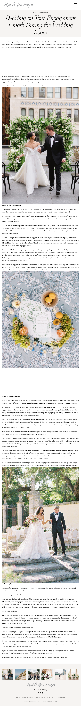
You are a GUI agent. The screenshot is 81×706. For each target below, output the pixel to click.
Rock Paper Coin (27, 243)
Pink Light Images (54, 637)
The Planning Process (40, 12)
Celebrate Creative (52, 701)
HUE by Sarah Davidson (48, 407)
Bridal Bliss (6, 243)
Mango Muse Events (36, 216)
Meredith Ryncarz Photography (13, 602)
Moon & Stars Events (32, 450)
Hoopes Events (29, 252)
